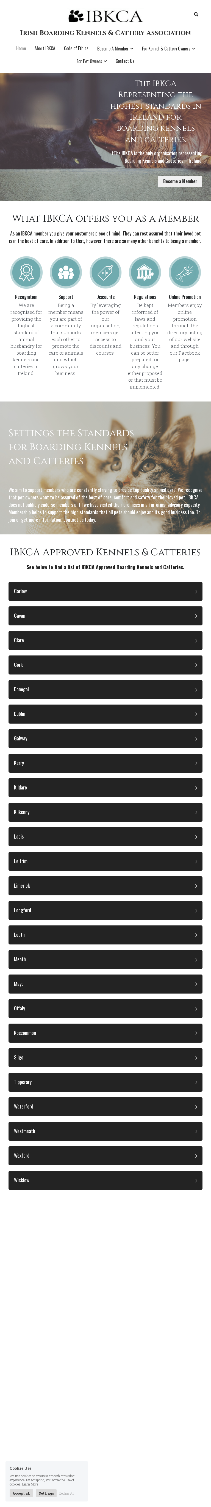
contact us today (79, 519)
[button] (105, 591)
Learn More (30, 1484)
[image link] (105, 15)
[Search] (196, 14)
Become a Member (180, 181)
